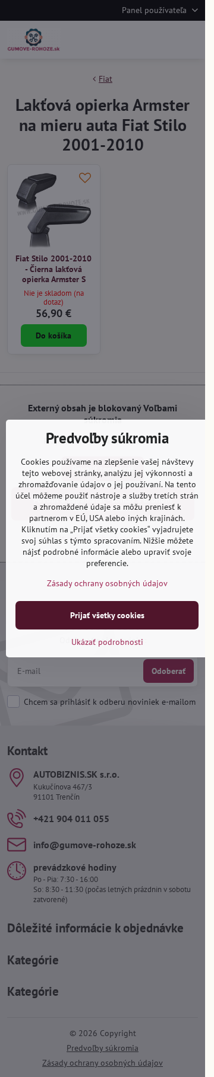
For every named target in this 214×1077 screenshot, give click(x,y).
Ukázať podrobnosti (107, 642)
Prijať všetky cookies (107, 615)
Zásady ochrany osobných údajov (107, 583)
